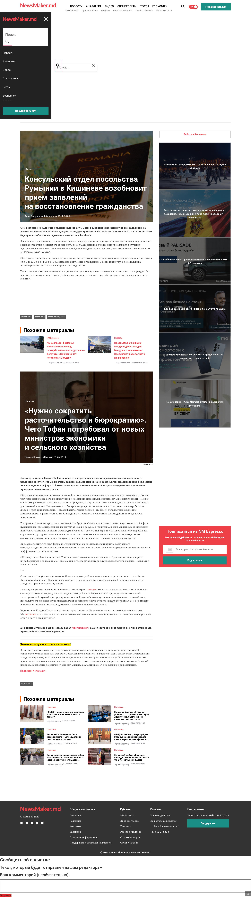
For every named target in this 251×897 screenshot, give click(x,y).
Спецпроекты (127, 6)
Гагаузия (105, 10)
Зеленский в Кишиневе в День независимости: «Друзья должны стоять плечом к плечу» (64, 737)
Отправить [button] (5, 895)
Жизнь (28, 169)
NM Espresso (72, 10)
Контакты (75, 826)
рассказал (30, 613)
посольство (40, 317)
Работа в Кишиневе (195, 134)
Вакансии (75, 831)
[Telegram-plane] (42, 823)
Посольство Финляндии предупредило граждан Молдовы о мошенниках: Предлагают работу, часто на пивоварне (129, 350)
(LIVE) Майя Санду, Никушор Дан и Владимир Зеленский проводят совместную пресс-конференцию (131, 737)
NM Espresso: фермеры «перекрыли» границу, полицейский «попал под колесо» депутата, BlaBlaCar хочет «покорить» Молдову (66, 350)
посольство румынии (57, 317)
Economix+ (159, 6)
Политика (30, 401)
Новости (76, 6)
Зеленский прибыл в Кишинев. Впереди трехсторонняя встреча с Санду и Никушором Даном (131, 757)
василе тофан (27, 684)
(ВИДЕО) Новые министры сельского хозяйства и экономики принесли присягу (65, 714)
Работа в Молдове (122, 10)
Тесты (144, 6)
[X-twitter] (27, 823)
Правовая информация (83, 837)
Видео (109, 6)
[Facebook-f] (21, 823)
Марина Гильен (55, 363)
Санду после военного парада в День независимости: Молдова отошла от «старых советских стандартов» (65, 757)
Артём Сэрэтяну (122, 724)
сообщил (91, 589)
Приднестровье (90, 10)
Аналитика (94, 6)
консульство (26, 317)
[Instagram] (32, 823)
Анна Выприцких (34, 216)
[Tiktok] (37, 823)
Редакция (75, 820)
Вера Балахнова (123, 363)
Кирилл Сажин (33, 457)
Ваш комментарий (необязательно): (35, 875)
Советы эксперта (144, 10)
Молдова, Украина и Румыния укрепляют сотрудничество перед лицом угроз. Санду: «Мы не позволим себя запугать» (131, 715)
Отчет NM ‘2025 (164, 10)
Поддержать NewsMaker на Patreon (90, 842)
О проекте (76, 815)
